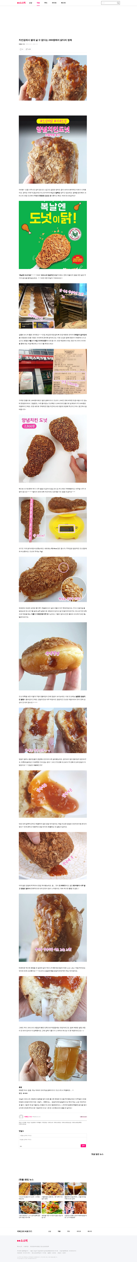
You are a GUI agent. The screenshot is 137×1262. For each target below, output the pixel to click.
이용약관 (26, 1246)
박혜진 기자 (22, 44)
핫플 (38, 3)
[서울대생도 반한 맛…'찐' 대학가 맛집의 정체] (53, 1191)
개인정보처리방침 (35, 1246)
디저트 (24, 1122)
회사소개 (19, 1246)
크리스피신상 (22, 1124)
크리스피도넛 (57, 1122)
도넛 (20, 1122)
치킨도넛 (45, 1122)
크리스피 (50, 1122)
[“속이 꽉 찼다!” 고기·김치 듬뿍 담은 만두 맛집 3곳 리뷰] (30, 1210)
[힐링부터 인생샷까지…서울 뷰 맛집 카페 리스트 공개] (76, 1191)
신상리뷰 (33, 1122)
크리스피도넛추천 (77, 1122)
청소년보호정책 (44, 1246)
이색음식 (39, 1122)
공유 (29, 49)
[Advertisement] (68, 22)
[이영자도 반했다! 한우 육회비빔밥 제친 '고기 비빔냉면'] (76, 1210)
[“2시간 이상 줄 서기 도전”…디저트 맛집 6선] (30, 1191)
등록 (83, 1145)
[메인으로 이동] (21, 3)
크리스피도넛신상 (66, 1122)
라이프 (54, 3)
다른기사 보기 (83, 1116)
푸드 (45, 3)
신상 (30, 3)
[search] (118, 2)
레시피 (63, 3)
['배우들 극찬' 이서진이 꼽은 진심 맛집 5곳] (53, 1210)
